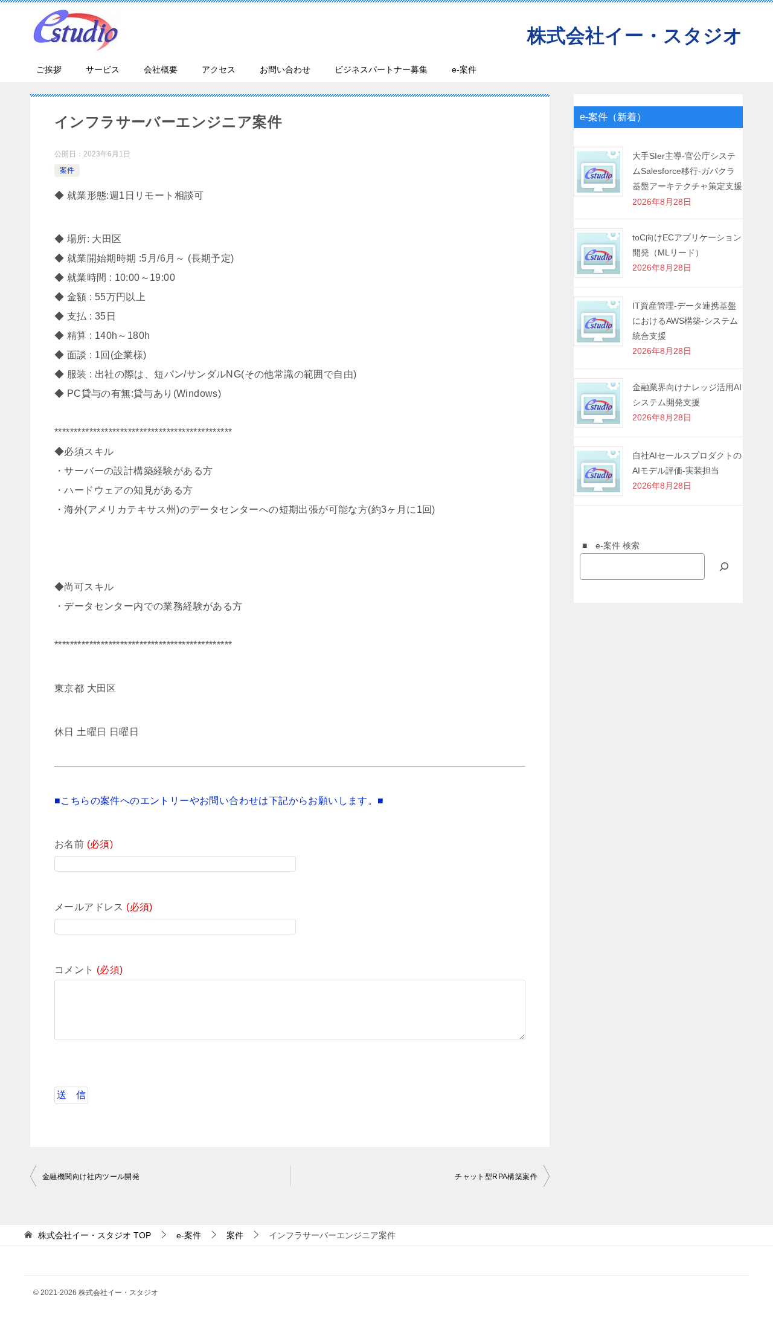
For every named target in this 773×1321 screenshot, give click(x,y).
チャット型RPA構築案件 (496, 1176)
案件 (67, 170)
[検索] (724, 566)
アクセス (219, 69)
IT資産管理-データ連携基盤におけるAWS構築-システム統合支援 (685, 321)
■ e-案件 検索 (607, 545)
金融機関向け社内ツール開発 (91, 1176)
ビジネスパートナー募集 (381, 69)
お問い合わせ (285, 69)
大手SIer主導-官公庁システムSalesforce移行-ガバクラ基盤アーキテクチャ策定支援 (687, 171)
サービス (103, 69)
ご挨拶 (49, 69)
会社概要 (161, 69)
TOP (94, 1235)
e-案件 (464, 69)
